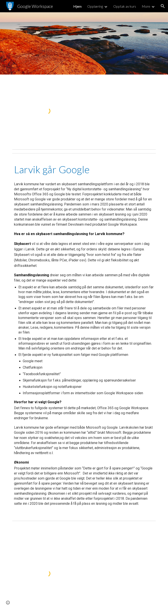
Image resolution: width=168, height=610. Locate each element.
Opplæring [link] (95, 6)
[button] (163, 6)
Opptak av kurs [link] (124, 6)
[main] (84, 169)
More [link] (146, 6)
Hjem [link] (77, 6)
